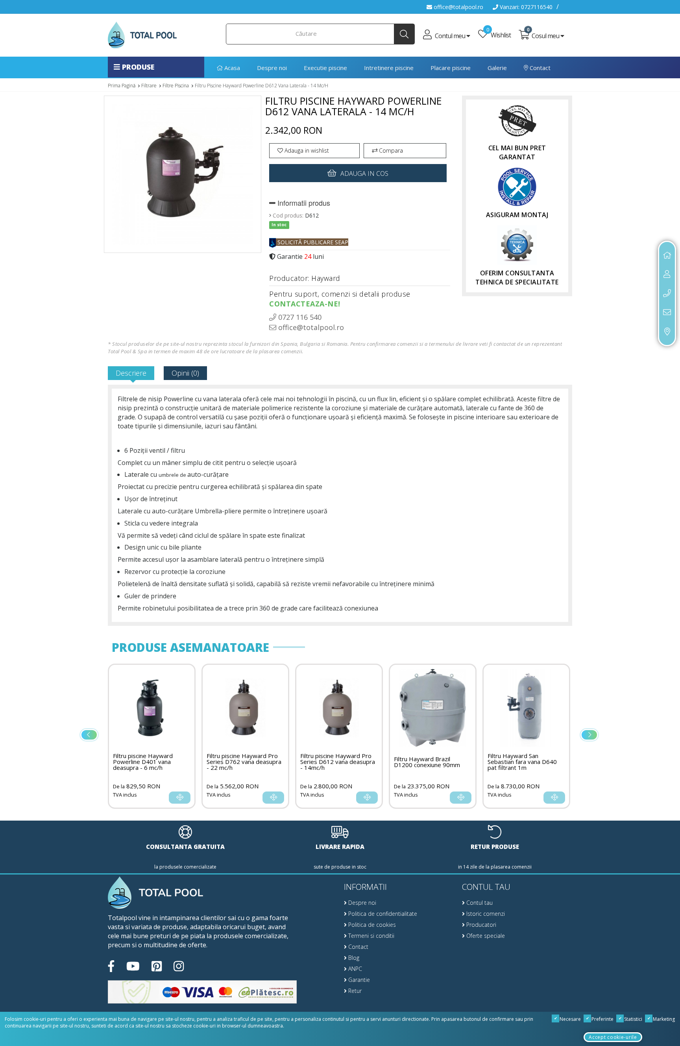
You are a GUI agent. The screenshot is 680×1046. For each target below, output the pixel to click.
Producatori (480, 924)
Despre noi (272, 68)
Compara (390, 150)
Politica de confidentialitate (382, 913)
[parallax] (155, 893)
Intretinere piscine (389, 68)
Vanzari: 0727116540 (525, 7)
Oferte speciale (485, 935)
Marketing (663, 1019)
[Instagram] (179, 966)
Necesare (569, 1019)
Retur (354, 990)
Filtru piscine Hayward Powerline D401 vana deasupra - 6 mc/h (533, 762)
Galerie (497, 68)
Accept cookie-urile (613, 1037)
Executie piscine (325, 68)
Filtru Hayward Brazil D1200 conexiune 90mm (349, 762)
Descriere (131, 373)
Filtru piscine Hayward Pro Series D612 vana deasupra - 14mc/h (259, 762)
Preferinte (601, 1019)
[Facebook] (111, 966)
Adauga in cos (364, 173)
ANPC (354, 968)
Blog (353, 957)
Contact (539, 68)
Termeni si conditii (370, 935)
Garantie (358, 979)
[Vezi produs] (195, 797)
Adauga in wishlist (306, 150)
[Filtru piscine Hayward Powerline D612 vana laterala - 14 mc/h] (182, 177)
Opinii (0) (185, 373)
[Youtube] (133, 966)
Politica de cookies (371, 924)
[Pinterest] (157, 966)
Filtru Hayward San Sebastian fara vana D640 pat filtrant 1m (444, 762)
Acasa (231, 68)
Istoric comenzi (485, 913)
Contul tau (479, 902)
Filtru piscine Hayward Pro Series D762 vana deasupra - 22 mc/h (166, 762)
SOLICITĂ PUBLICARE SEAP (312, 242)
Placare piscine (451, 68)
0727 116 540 (299, 317)
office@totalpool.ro (457, 7)
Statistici (632, 1019)
